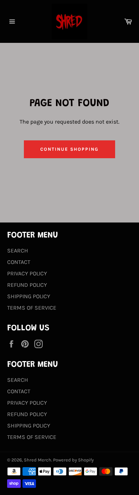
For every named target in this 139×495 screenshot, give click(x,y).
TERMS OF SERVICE (31, 307)
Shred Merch (37, 459)
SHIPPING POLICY (28, 296)
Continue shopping (69, 149)
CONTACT (18, 262)
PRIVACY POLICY (27, 273)
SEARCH (17, 250)
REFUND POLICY (27, 284)
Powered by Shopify (73, 459)
